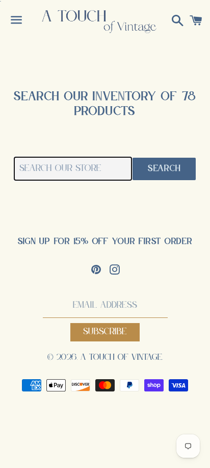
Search (164, 169)
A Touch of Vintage (121, 357)
